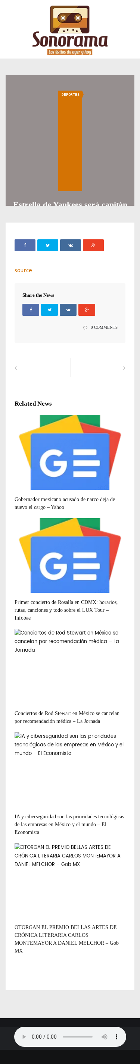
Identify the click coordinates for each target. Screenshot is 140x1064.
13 (29, 706)
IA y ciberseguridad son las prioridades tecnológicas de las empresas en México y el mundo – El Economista (69, 824)
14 (29, 920)
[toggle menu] (9, 11)
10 (29, 492)
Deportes (71, 94)
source (23, 270)
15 (29, 595)
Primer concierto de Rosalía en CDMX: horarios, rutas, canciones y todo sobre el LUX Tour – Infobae (66, 610)
